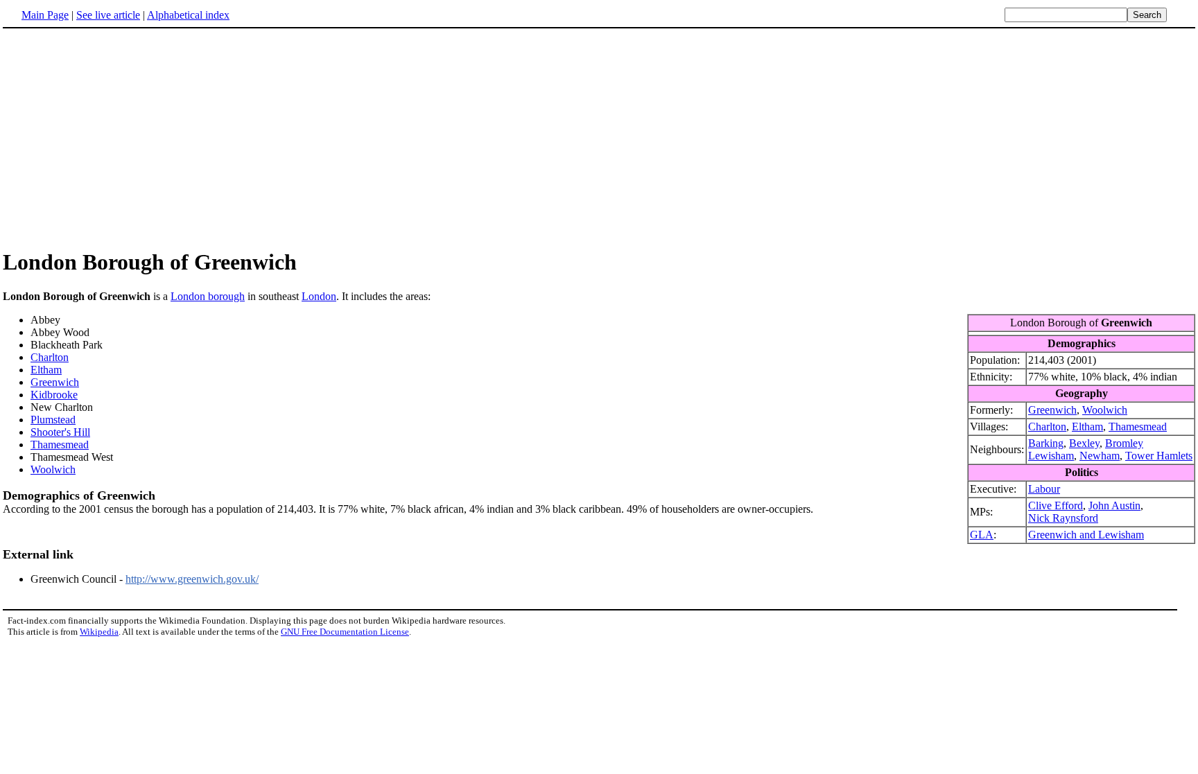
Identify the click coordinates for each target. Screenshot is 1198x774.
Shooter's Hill (60, 432)
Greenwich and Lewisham (1086, 534)
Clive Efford (1055, 505)
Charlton (1047, 426)
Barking (1046, 443)
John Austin (1114, 505)
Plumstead (53, 419)
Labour (1044, 489)
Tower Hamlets (1158, 455)
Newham (1099, 455)
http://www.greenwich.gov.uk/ (192, 579)
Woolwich (1104, 410)
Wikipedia (99, 631)
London (319, 296)
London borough (208, 296)
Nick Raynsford (1063, 518)
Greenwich (1052, 410)
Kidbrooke (54, 395)
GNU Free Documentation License (345, 631)
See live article (108, 15)
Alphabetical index (188, 15)
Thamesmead (1138, 426)
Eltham (1087, 426)
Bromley (1124, 443)
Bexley (1084, 443)
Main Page (45, 15)
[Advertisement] (599, 138)
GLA (981, 534)
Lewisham (1051, 455)
